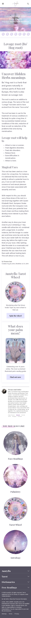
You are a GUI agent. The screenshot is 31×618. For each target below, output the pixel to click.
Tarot (5, 576)
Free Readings (9, 587)
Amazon (18, 415)
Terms (10, 614)
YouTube (23, 415)
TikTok (9, 416)
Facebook (20, 416)
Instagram (14, 416)
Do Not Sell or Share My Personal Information (14, 599)
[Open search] (28, 4)
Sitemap (4, 614)
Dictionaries (8, 582)
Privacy (17, 614)
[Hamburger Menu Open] (3, 4)
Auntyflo (6, 571)
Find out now (15, 377)
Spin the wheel (15, 315)
